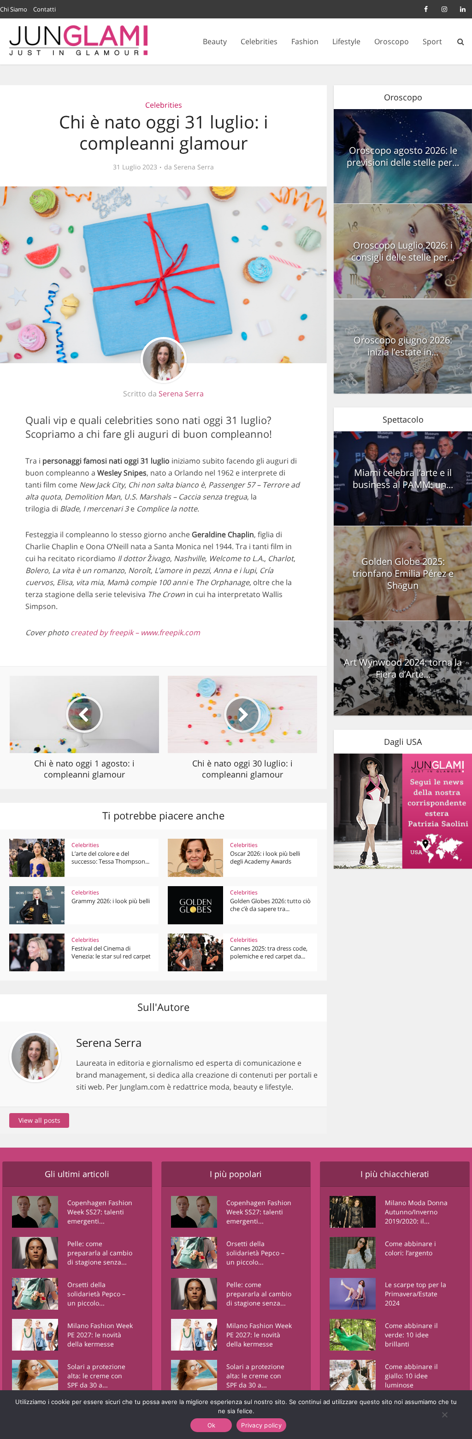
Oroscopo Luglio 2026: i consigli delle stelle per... (402, 251)
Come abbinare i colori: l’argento (410, 1248)
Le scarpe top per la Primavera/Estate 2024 (415, 1293)
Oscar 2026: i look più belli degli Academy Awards (265, 857)
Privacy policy (261, 1425)
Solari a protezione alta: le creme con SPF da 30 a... (96, 1375)
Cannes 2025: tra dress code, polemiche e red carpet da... (268, 952)
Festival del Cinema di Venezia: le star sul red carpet (111, 952)
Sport (432, 41)
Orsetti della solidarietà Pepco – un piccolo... (96, 1293)
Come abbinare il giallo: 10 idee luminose (411, 1375)
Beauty (215, 41)
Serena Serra (194, 167)
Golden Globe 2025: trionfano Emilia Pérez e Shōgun (403, 573)
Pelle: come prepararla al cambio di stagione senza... (99, 1252)
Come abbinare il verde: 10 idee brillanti (411, 1334)
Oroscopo (391, 41)
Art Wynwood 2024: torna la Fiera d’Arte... (403, 668)
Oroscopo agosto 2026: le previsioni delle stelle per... (403, 156)
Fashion (305, 41)
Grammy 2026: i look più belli (110, 901)
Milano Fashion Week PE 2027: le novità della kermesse (100, 1334)
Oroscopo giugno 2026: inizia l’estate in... (403, 346)
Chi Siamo (13, 9)
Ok (211, 1425)
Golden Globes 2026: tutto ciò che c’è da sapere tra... (270, 905)
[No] (444, 1414)
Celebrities (259, 41)
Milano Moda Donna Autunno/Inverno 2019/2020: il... (416, 1211)
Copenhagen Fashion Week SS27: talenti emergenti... (99, 1211)
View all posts (39, 1120)
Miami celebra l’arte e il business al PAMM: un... (403, 478)
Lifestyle (346, 41)
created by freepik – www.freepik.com (135, 632)
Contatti (44, 9)
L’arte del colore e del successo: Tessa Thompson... (110, 857)
